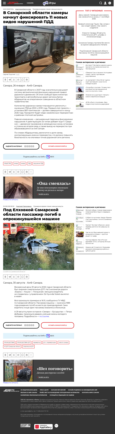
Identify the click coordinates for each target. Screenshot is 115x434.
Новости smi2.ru (10, 199)
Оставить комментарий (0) (57, 146)
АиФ (17, 74)
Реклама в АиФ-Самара (29, 392)
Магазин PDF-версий (58, 390)
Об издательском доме (29, 390)
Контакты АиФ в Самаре (90, 392)
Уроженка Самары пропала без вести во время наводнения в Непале (94, 44)
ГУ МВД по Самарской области (14, 271)
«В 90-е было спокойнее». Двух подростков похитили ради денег (97, 103)
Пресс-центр (44, 390)
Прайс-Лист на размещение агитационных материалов (59, 392)
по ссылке (44, 316)
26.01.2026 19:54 (8, 9)
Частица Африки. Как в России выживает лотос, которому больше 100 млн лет (98, 241)
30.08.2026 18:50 (8, 206)
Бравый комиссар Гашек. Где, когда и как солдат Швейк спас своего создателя (93, 26)
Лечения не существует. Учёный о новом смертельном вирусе (97, 96)
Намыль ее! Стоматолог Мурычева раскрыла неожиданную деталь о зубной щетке (98, 249)
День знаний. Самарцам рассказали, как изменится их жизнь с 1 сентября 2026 (94, 17)
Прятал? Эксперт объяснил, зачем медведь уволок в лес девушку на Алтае (97, 226)
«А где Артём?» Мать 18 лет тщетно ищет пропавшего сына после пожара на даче (98, 81)
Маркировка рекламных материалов (34, 395)
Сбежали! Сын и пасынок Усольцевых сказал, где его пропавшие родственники (99, 74)
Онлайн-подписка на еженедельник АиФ (82, 390)
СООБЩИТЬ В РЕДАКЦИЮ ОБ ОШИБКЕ (62, 395)
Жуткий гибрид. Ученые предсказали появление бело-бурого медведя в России (99, 212)
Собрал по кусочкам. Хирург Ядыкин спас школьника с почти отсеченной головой (99, 219)
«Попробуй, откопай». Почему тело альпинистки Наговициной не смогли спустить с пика (98, 89)
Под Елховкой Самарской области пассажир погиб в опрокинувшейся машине (94, 53)
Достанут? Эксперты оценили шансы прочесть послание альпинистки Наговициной (99, 67)
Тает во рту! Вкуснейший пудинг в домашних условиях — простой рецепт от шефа (97, 234)
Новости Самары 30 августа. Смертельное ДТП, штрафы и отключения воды (94, 35)
